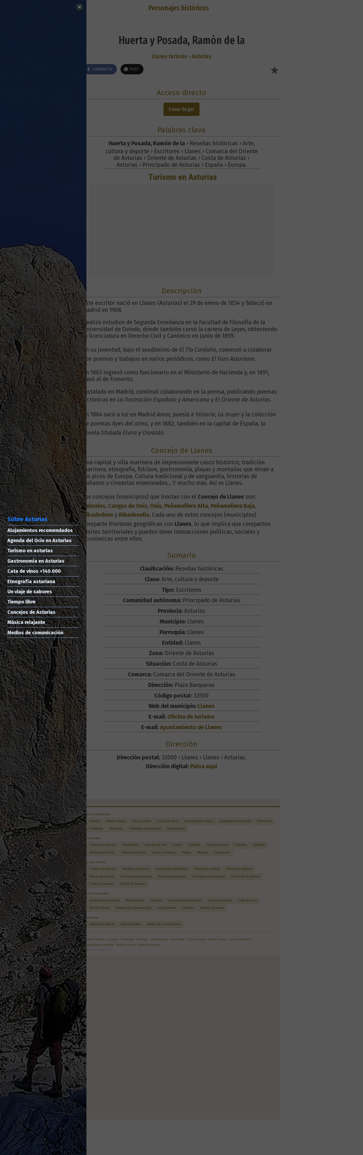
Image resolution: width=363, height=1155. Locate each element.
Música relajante (26, 622)
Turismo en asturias (30, 551)
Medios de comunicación (35, 633)
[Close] (79, 7)
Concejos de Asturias (31, 612)
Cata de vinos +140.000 (34, 571)
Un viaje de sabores (29, 592)
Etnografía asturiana (31, 581)
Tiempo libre (21, 602)
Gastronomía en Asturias (35, 561)
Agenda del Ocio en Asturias (39, 540)
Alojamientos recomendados (40, 530)
